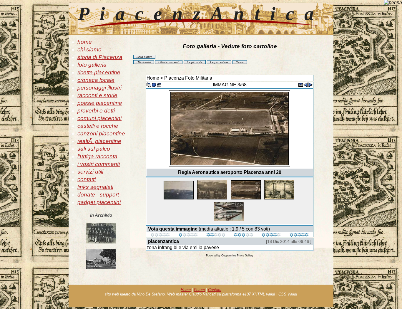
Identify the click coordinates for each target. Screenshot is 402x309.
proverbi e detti (96, 111)
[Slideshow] (159, 84)
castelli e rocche (97, 126)
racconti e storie (97, 95)
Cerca (240, 62)
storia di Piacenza (99, 57)
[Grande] (299, 235)
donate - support (98, 195)
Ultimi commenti (168, 62)
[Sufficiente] (215, 235)
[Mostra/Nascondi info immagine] (154, 84)
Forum (199, 290)
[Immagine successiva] (310, 84)
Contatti (214, 290)
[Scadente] (160, 235)
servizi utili (90, 172)
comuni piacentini (99, 118)
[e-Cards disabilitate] (300, 84)
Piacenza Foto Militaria (188, 77)
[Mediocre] (188, 235)
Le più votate (219, 62)
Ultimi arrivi (144, 62)
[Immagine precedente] (305, 84)
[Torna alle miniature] (149, 84)
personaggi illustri (99, 88)
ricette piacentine (98, 72)
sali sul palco (93, 149)
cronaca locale (95, 80)
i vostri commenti (98, 164)
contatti (86, 179)
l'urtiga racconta (97, 156)
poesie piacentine (99, 103)
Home (153, 77)
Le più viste (194, 62)
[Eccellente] (271, 235)
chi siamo (89, 49)
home (84, 42)
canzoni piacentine (101, 133)
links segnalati (95, 187)
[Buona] (243, 235)
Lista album (144, 56)
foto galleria (92, 65)
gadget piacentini (99, 202)
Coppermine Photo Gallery (237, 255)
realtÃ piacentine (99, 141)
